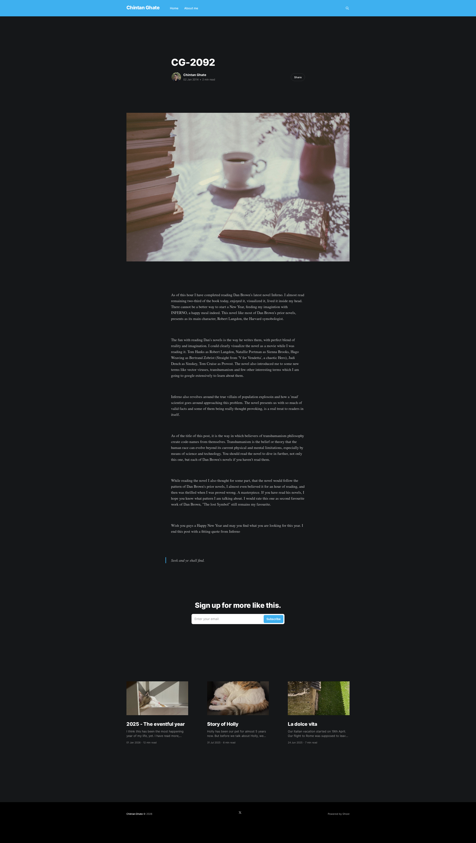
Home (174, 8)
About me (191, 8)
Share (298, 77)
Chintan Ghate (143, 8)
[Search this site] (347, 8)
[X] (240, 812)
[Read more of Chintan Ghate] (176, 77)
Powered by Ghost (339, 813)
